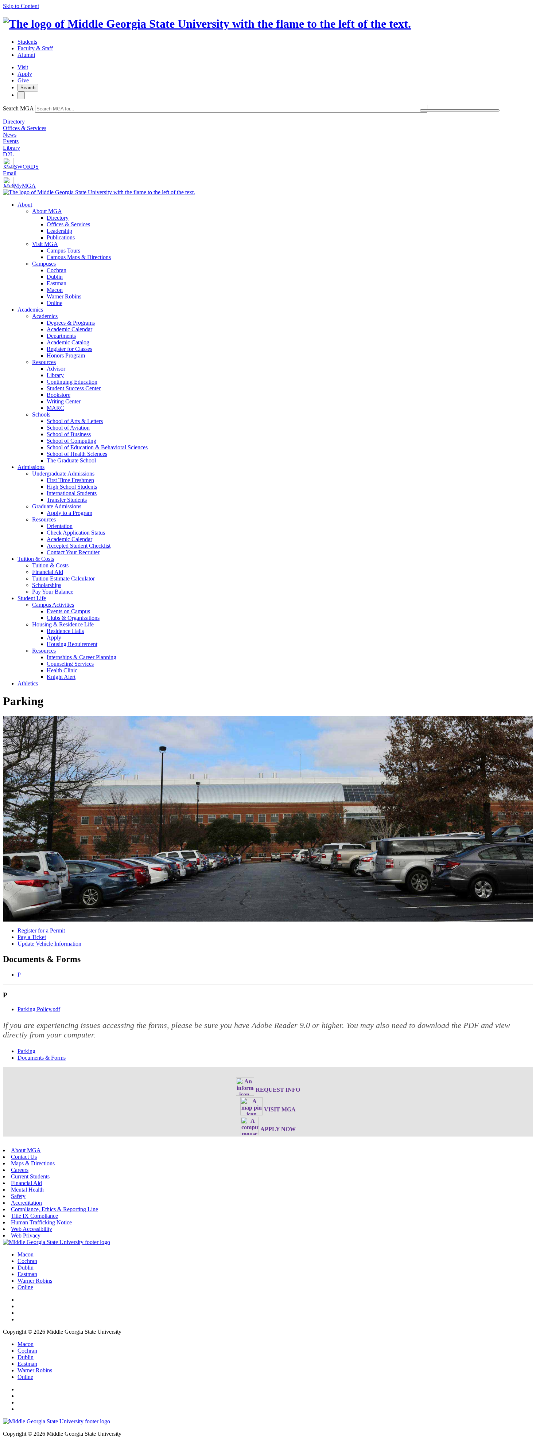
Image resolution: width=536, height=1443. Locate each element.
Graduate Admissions (56, 506)
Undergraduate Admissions (63, 473)
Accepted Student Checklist (78, 546)
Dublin (55, 277)
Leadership (59, 231)
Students (27, 42)
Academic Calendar (69, 329)
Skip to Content (21, 6)
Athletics (28, 683)
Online (54, 303)
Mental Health (27, 1189)
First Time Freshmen (70, 480)
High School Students (72, 487)
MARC (55, 408)
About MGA (47, 211)
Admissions (31, 467)
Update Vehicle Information (49, 944)
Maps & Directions (33, 1163)
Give (23, 80)
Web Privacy (25, 1235)
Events (11, 141)
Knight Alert (61, 677)
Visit (23, 67)
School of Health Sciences (77, 454)
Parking (26, 1051)
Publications (61, 237)
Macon (55, 290)
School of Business (69, 434)
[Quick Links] (21, 95)
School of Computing (71, 441)
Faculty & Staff (35, 48)
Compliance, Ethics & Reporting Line (54, 1209)
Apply (25, 74)
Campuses (44, 264)
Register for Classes (69, 349)
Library (11, 148)
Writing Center (64, 401)
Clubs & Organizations (73, 618)
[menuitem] (275, 254)
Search (27, 87)
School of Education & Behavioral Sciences (97, 447)
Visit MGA (45, 244)
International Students (72, 493)
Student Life (32, 598)
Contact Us (24, 1157)
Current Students (30, 1176)
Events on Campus (68, 611)
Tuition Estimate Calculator (63, 578)
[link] (56, 1242)
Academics (30, 309)
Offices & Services (24, 128)
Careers (19, 1170)
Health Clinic (62, 670)
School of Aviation (68, 428)
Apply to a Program (69, 513)
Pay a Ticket (32, 937)
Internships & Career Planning (81, 657)
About (25, 205)
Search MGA (18, 108)
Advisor (56, 368)
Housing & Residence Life (63, 624)
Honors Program (66, 355)
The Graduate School (71, 460)
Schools (41, 414)
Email (9, 173)
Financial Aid (47, 572)
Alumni (26, 55)
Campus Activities (53, 605)
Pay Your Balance (52, 591)
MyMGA (25, 186)
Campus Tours (63, 250)
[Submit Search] (460, 110)
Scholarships (46, 585)
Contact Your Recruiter (73, 552)
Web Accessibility (31, 1229)
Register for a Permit (41, 930)
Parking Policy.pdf (39, 1009)
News (9, 135)
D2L (8, 154)
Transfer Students (67, 500)
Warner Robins (64, 296)
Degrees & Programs (71, 323)
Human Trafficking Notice (41, 1222)
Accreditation (26, 1203)
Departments (61, 336)
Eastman (56, 283)
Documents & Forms (42, 1058)
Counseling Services (70, 664)
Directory (14, 121)
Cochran (56, 270)
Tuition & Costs (36, 559)
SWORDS (26, 167)
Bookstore (58, 395)
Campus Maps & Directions (79, 257)
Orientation (60, 526)
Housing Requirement (72, 644)
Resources (44, 362)
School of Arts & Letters (75, 421)
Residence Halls (65, 631)
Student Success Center (74, 388)
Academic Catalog (68, 342)
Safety (18, 1196)
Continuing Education (72, 382)
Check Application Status (76, 532)
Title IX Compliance (34, 1216)
